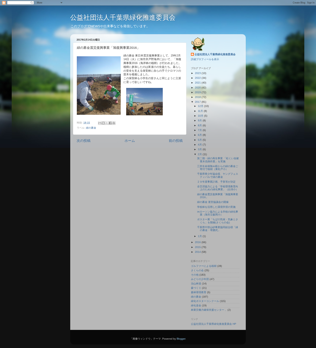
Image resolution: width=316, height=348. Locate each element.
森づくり (196, 288)
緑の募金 (91, 127)
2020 (198, 87)
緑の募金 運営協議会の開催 (213, 202)
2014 (198, 252)
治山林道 (196, 283)
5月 (200, 140)
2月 (200, 154)
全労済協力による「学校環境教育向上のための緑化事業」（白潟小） (217, 188)
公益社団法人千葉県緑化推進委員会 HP (213, 324)
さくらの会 (197, 270)
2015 (198, 247)
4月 (200, 144)
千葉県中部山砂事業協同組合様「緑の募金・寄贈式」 (217, 229)
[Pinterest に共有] (114, 123)
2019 (198, 92)
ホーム (130, 141)
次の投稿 (84, 141)
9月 (200, 120)
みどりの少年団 (200, 279)
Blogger (181, 338)
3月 (200, 149)
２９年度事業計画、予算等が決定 (216, 181)
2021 (198, 82)
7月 (200, 130)
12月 (201, 106)
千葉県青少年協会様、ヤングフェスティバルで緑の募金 (217, 175)
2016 (198, 242)
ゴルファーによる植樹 (204, 266)
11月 (201, 111)
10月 (201, 115)
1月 (200, 236)
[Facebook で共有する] (110, 123)
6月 (200, 135)
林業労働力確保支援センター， (209, 310)
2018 (198, 97)
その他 (195, 274)
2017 (198, 102)
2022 (198, 78)
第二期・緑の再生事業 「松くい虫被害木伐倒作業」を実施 (218, 160)
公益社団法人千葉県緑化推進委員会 (123, 17)
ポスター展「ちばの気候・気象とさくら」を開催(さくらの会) (217, 221)
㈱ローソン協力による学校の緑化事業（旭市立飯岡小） (217, 213)
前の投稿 (176, 141)
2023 (198, 73)
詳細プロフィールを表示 (205, 59)
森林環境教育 (198, 292)
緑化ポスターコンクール (205, 301)
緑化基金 (196, 305)
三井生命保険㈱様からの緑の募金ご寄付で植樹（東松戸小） (217, 168)
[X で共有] (107, 123)
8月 (200, 125)
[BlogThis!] (103, 123)
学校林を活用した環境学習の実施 (216, 207)
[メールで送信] (100, 123)
